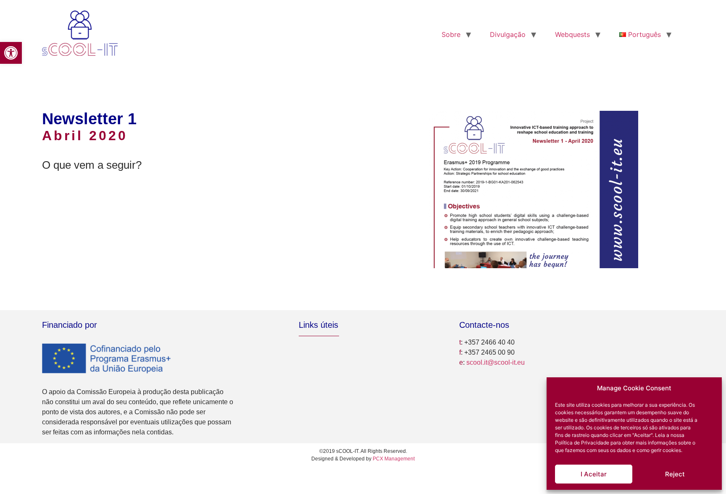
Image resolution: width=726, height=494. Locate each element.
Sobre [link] (451, 34)
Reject (675, 474)
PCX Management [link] (394, 459)
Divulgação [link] (508, 34)
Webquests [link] (572, 34)
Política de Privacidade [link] (582, 442)
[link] (11, 53)
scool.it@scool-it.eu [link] (495, 362)
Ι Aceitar (594, 474)
